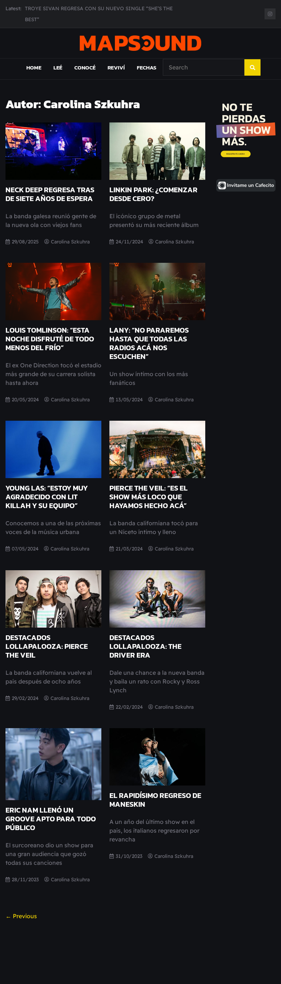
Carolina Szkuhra (70, 241)
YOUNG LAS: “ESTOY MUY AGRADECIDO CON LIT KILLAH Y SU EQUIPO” (46, 496)
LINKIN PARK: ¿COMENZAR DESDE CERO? (153, 194)
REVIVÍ (116, 67)
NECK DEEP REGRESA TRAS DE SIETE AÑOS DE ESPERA (49, 194)
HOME (33, 67)
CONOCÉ (84, 67)
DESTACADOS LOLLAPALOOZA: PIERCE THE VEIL (46, 646)
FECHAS (146, 67)
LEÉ (57, 67)
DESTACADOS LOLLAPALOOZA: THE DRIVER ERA (145, 646)
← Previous (21, 916)
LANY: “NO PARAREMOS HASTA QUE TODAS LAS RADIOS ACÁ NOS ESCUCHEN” (149, 343)
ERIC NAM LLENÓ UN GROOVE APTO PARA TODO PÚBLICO (50, 819)
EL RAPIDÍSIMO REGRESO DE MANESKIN (155, 800)
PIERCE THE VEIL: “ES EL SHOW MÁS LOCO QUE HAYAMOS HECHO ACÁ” (148, 496)
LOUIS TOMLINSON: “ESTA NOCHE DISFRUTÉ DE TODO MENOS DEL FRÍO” (49, 339)
